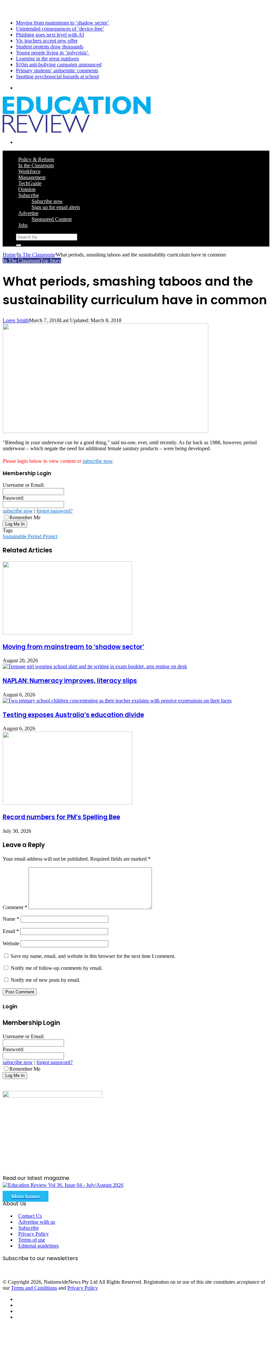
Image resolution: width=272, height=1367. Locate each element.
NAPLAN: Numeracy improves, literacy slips (70, 680)
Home (9, 254)
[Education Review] (77, 131)
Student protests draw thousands (49, 46)
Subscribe (28, 195)
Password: (13, 498)
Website (11, 943)
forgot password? (54, 511)
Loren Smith (16, 320)
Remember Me (24, 517)
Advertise (28, 213)
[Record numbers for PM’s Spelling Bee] (67, 803)
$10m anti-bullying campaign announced (59, 64)
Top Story (50, 260)
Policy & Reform (36, 159)
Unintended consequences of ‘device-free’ (60, 29)
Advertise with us (36, 1222)
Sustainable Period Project (30, 536)
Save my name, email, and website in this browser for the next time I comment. (93, 956)
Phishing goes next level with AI (50, 34)
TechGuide (29, 183)
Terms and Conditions (34, 1288)
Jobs (23, 225)
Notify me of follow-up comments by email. (56, 968)
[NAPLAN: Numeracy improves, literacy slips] (95, 666)
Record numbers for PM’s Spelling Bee (61, 817)
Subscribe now (47, 201)
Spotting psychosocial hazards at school (57, 76)
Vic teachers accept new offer (47, 40)
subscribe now (97, 461)
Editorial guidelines (38, 1246)
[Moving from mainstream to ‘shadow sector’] (67, 632)
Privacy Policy (33, 1234)
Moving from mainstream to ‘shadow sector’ (62, 23)
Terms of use (31, 1240)
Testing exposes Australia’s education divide (73, 714)
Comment (15, 907)
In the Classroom (36, 165)
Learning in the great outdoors (47, 58)
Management (31, 177)
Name (11, 919)
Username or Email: (23, 485)
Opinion (26, 189)
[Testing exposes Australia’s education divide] (117, 700)
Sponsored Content (52, 219)
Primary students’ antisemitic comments (57, 70)
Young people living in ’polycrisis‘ (53, 52)
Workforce (29, 171)
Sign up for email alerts (56, 207)
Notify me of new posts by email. (45, 980)
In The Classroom (35, 254)
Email (11, 931)
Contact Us (30, 1216)
